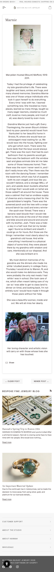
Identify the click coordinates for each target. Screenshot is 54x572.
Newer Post (41, 381)
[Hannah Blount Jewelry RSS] (51, 391)
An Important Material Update (17, 486)
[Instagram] (17, 566)
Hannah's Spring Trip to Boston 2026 (21, 429)
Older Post (12, 381)
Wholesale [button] (8, 547)
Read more (6, 442)
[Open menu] (6, 7)
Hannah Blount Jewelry (17, 560)
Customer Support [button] (12, 521)
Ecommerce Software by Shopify (20, 563)
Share (11, 362)
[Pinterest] (10, 566)
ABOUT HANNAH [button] (10, 538)
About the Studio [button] (12, 530)
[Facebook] (3, 566)
